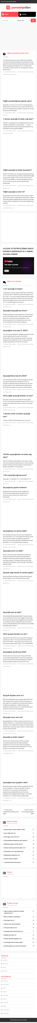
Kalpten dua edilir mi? (10, 935)
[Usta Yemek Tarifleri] (18, 7)
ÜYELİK (24, 14)
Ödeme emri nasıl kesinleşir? (12, 924)
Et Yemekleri (5, 995)
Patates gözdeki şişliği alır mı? (13, 938)
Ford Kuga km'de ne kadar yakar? (13, 942)
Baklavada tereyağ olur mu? (12, 855)
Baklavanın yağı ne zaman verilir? (13, 844)
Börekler (4, 999)
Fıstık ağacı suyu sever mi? (11, 837)
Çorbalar (4, 991)
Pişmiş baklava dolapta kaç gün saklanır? (16, 840)
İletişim (4, 967)
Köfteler (4, 1006)
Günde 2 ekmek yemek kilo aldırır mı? (15, 847)
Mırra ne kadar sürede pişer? (12, 916)
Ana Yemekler (5, 1009)
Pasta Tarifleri (5, 984)
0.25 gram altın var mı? (10, 927)
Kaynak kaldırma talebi (10, 71)
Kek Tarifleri (5, 1002)
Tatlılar (4, 988)
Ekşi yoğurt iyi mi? (9, 920)
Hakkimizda (5, 963)
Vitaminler (4, 971)
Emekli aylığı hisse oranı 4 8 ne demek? (15, 946)
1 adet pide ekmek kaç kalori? (12, 862)
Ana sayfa (4, 960)
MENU (6, 14)
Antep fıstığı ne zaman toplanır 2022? (14, 829)
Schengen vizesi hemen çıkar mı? (13, 931)
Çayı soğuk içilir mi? (10, 833)
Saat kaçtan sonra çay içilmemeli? (14, 851)
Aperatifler (5, 981)
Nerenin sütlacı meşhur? (11, 858)
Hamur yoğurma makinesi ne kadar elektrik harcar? (14, 912)
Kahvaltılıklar (5, 1013)
